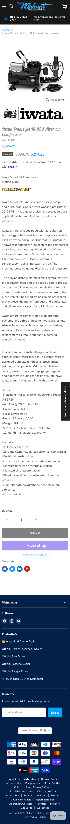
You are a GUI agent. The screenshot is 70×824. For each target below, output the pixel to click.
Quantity (7, 511)
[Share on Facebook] (5, 569)
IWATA (11, 146)
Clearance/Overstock (20, 804)
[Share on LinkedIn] (20, 569)
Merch (53, 804)
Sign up (55, 712)
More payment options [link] (35, 554)
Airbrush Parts (48, 779)
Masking (41, 795)
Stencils (28, 795)
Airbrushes (30, 779)
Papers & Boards (44, 799)
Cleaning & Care (46, 791)
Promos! (41, 804)
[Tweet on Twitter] (12, 569)
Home (6, 30)
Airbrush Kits (13, 783)
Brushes (55, 795)
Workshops (43, 808)
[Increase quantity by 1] (36, 520)
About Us (14, 779)
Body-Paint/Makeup (21, 791)
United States (33, 730)
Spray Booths (52, 783)
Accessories (12, 795)
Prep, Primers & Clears (39, 787)
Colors (18, 787)
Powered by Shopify (35, 817)
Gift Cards (26, 808)
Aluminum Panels (21, 799)
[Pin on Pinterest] (27, 569)
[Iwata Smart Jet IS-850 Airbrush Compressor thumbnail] (10, 113)
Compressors (32, 783)
